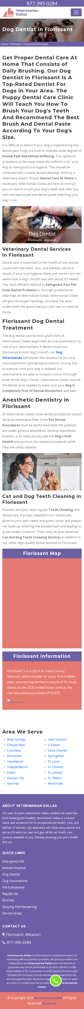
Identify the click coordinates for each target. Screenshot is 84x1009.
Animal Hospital (13, 868)
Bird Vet (8, 900)
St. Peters (55, 778)
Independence (17, 767)
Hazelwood (15, 761)
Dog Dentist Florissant (36, 44)
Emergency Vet (13, 861)
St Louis (54, 761)
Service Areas (12, 913)
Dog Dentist (11, 874)
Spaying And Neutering (19, 907)
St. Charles (55, 767)
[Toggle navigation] (76, 12)
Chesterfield (16, 745)
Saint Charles (57, 750)
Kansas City (15, 778)
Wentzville (55, 783)
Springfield (56, 756)
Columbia (14, 750)
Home (4, 44)
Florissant (15, 44)
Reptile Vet (10, 894)
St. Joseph (55, 772)
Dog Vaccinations (15, 881)
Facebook (49, 1003)
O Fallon (54, 745)
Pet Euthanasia (13, 887)
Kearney (13, 783)
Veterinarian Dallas (48, 998)
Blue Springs (16, 739)
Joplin (11, 772)
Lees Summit (57, 739)
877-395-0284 (42, 3)
